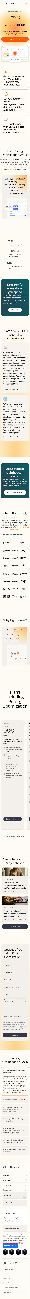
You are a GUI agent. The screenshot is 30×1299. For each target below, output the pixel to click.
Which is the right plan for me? (15, 836)
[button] (15, 1071)
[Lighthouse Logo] (8, 3)
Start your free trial (12, 819)
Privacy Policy (6, 1278)
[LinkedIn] (10, 1263)
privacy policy (16, 1029)
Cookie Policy (6, 1283)
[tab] (13, 534)
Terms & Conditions (8, 1274)
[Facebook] (5, 1263)
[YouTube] (15, 1263)
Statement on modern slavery (10, 1287)
